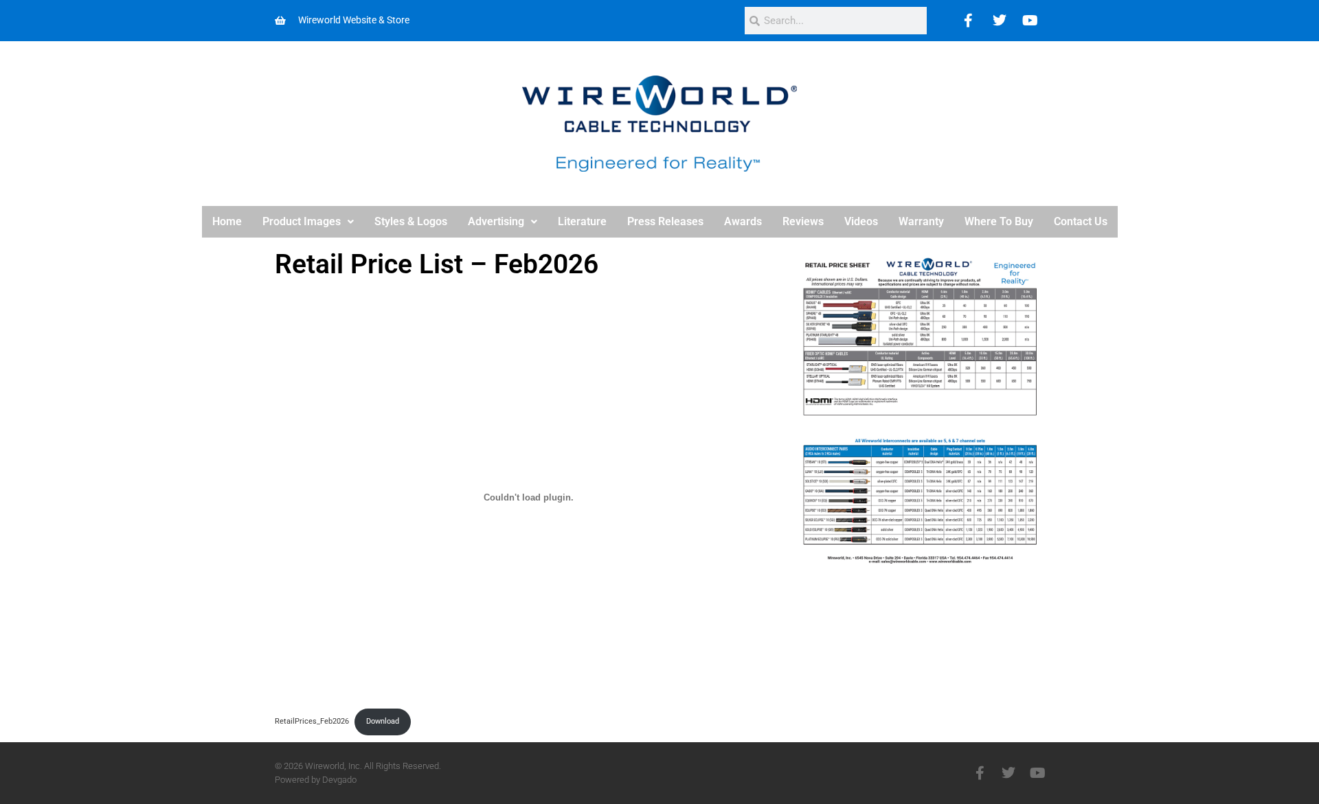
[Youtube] (1030, 20)
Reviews (803, 221)
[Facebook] (968, 20)
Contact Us (1080, 221)
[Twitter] (999, 20)
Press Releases (665, 221)
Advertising (496, 221)
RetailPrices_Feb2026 (312, 721)
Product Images (301, 221)
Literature (582, 221)
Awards (743, 221)
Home (227, 221)
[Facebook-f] (980, 773)
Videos (861, 221)
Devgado (339, 779)
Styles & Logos (410, 221)
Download (382, 721)
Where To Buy (999, 221)
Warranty (921, 221)
